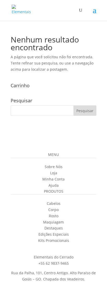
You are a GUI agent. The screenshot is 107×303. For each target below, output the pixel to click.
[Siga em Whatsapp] (69, 248)
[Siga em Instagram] (38, 248)
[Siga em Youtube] (59, 248)
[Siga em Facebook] (48, 248)
